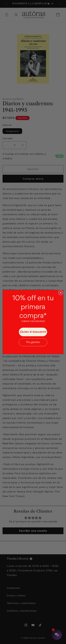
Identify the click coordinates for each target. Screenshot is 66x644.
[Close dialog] (60, 293)
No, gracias (33, 342)
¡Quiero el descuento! (33, 331)
